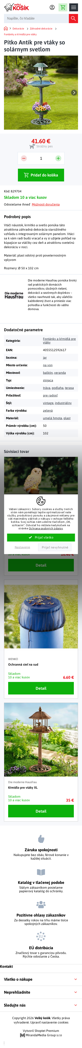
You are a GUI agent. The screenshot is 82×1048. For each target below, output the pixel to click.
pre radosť (50, 395)
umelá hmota (52, 418)
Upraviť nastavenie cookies (49, 1022)
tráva (46, 388)
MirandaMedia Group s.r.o (43, 1035)
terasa (69, 388)
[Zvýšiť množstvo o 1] (58, 158)
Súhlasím (41, 538)
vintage (48, 403)
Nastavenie (22, 547)
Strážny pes (44, 146)
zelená (48, 410)
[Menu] (73, 7)
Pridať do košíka (44, 175)
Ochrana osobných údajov (46, 528)
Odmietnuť (54, 547)
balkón (48, 372)
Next (74, 93)
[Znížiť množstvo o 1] (24, 158)
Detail (41, 565)
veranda (60, 372)
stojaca (48, 380)
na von (48, 365)
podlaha (57, 388)
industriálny (63, 403)
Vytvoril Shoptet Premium (41, 1030)
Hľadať (73, 18)
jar (45, 357)
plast (66, 418)
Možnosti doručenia (46, 204)
